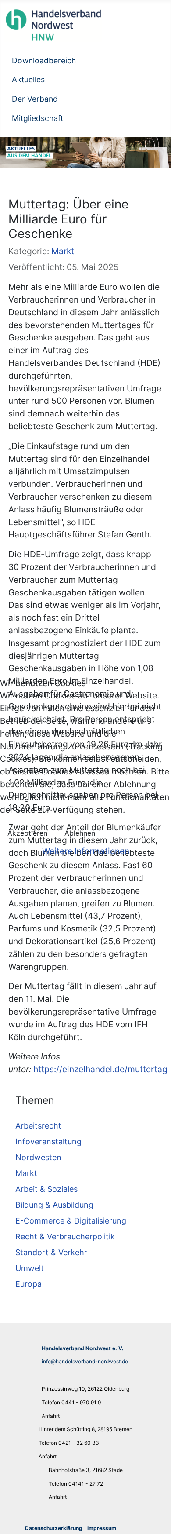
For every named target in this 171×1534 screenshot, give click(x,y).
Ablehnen (79, 833)
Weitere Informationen (85, 851)
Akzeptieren (27, 833)
